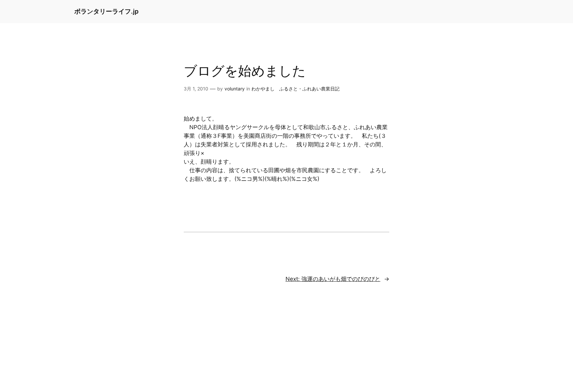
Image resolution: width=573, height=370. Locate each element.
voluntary (234, 88)
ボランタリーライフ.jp (106, 11)
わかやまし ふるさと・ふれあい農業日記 (295, 88)
